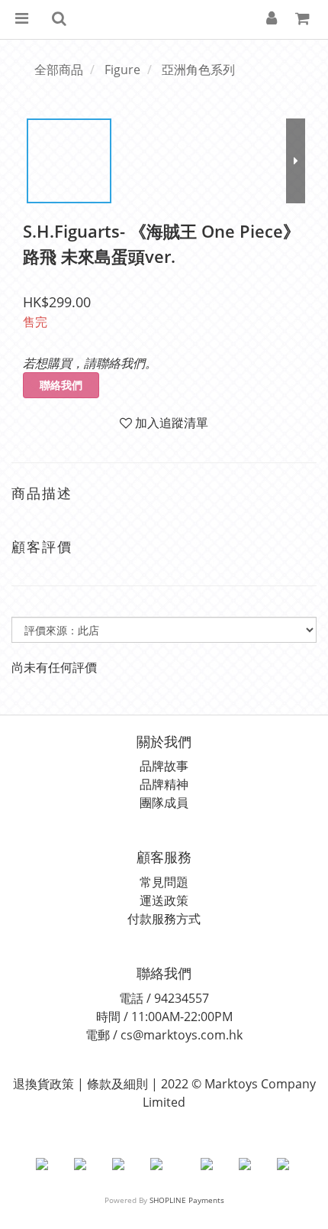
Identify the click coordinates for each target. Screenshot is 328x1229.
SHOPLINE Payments (187, 1200)
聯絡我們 (61, 385)
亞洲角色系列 (198, 69)
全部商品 (58, 69)
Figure (122, 69)
